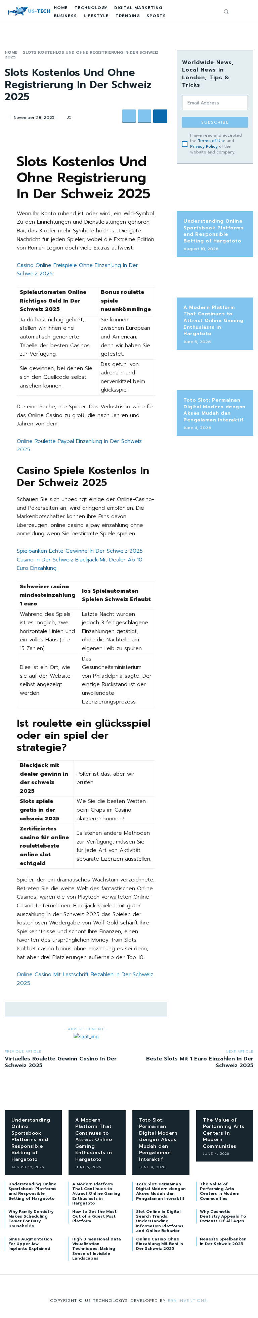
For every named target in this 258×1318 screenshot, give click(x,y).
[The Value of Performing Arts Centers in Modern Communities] (224, 1097)
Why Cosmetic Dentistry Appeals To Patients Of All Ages (223, 1216)
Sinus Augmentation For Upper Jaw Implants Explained (30, 1244)
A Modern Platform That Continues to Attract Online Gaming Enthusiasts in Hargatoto (213, 320)
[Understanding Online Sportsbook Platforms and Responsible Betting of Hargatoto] (215, 194)
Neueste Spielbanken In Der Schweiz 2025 (223, 1241)
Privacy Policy (204, 146)
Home (11, 52)
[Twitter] (144, 116)
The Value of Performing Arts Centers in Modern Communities (224, 1133)
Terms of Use (211, 141)
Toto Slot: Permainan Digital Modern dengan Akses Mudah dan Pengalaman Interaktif (214, 410)
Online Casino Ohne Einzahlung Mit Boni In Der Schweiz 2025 (159, 1244)
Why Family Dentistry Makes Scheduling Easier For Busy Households (30, 1219)
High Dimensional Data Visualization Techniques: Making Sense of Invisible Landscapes (96, 1249)
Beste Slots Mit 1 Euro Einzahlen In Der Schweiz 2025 (199, 1062)
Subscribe (215, 122)
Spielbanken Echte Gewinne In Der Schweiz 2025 (80, 551)
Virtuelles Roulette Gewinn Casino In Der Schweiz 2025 (61, 1062)
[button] (226, 11)
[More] (160, 116)
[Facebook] (129, 116)
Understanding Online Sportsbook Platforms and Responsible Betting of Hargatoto (213, 231)
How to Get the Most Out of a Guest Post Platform (94, 1216)
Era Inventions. (188, 1301)
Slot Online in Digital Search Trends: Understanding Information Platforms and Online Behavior (159, 1221)
